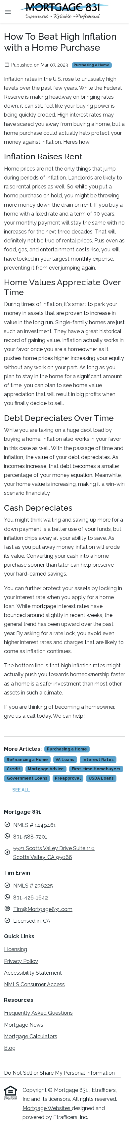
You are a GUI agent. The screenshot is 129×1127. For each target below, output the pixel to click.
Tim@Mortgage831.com (42, 909)
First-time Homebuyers (96, 769)
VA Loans (65, 759)
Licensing (15, 949)
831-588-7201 (30, 837)
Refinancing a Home (27, 759)
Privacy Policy (21, 961)
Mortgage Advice (46, 769)
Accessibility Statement (33, 973)
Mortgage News (23, 1025)
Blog (10, 1048)
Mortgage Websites (47, 1108)
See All (21, 790)
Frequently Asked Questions (38, 1013)
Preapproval (68, 778)
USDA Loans (101, 778)
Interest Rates (98, 759)
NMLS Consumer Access (34, 984)
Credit (13, 769)
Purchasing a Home (91, 65)
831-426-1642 (30, 898)
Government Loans (27, 778)
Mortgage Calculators (30, 1036)
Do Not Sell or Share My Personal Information (59, 1073)
